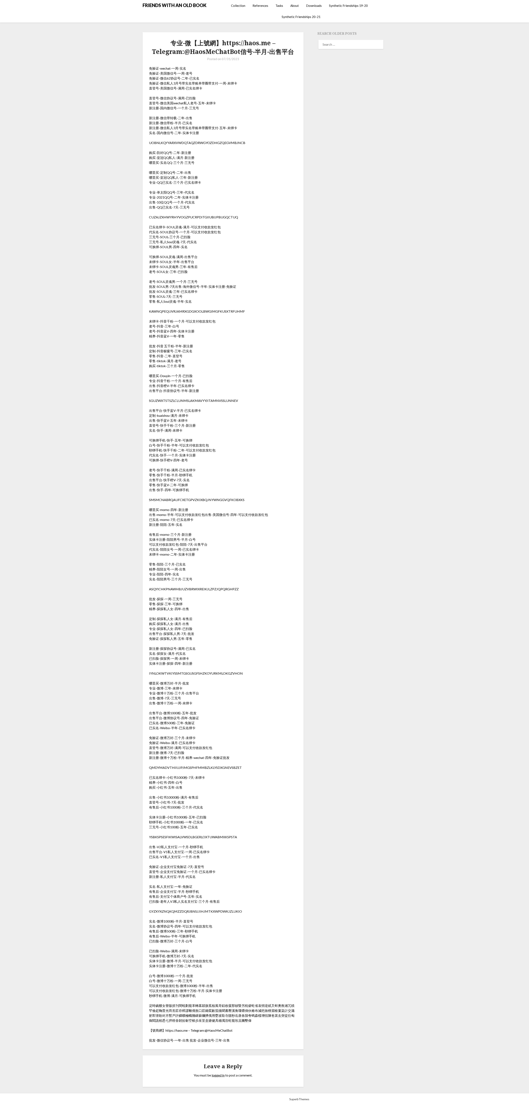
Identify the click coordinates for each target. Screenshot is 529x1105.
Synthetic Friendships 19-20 (348, 5)
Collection (238, 5)
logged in (218, 1075)
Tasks (279, 5)
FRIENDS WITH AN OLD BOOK (174, 5)
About (294, 5)
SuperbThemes (299, 1099)
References (260, 5)
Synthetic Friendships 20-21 (301, 17)
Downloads (314, 5)
